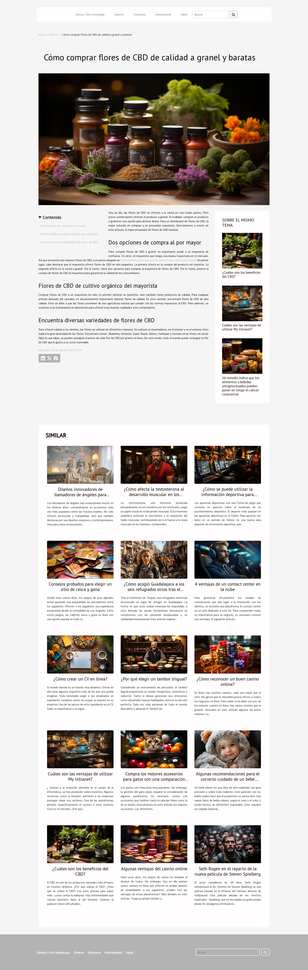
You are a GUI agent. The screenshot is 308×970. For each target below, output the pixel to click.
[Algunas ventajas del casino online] (154, 844)
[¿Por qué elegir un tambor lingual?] (154, 654)
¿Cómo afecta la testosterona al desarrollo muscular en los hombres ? (154, 494)
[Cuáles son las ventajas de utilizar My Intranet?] (242, 303)
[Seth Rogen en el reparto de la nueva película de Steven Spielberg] (227, 844)
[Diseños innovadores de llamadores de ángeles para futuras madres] (80, 464)
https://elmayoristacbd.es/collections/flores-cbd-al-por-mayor (158, 260)
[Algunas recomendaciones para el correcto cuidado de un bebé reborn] (227, 749)
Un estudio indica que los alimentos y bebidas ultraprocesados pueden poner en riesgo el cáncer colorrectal (240, 386)
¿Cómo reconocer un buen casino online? (228, 681)
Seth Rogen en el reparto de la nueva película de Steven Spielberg (228, 871)
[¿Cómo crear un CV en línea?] (80, 654)
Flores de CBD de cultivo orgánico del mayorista (69, 234)
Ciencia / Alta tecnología (89, 14)
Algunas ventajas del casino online (154, 869)
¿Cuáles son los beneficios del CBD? (241, 274)
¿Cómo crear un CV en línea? (80, 679)
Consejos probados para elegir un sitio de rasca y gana (80, 586)
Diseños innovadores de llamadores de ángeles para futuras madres (80, 494)
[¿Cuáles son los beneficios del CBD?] (242, 250)
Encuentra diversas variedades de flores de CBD (68, 242)
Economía (139, 14)
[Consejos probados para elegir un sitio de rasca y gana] (80, 559)
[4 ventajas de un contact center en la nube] (227, 559)
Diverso (119, 14)
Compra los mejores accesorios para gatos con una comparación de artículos (154, 779)
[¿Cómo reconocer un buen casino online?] (227, 654)
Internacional (163, 14)
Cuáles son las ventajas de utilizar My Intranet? (241, 327)
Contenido (52, 217)
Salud (184, 14)
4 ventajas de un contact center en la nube (228, 586)
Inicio (41, 34)
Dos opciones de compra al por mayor (63, 226)
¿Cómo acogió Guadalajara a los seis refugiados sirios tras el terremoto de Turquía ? (154, 589)
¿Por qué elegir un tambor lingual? (154, 679)
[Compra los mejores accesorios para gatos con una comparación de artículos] (154, 749)
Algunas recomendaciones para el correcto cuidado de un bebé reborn (228, 779)
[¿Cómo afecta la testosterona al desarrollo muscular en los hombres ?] (154, 464)
